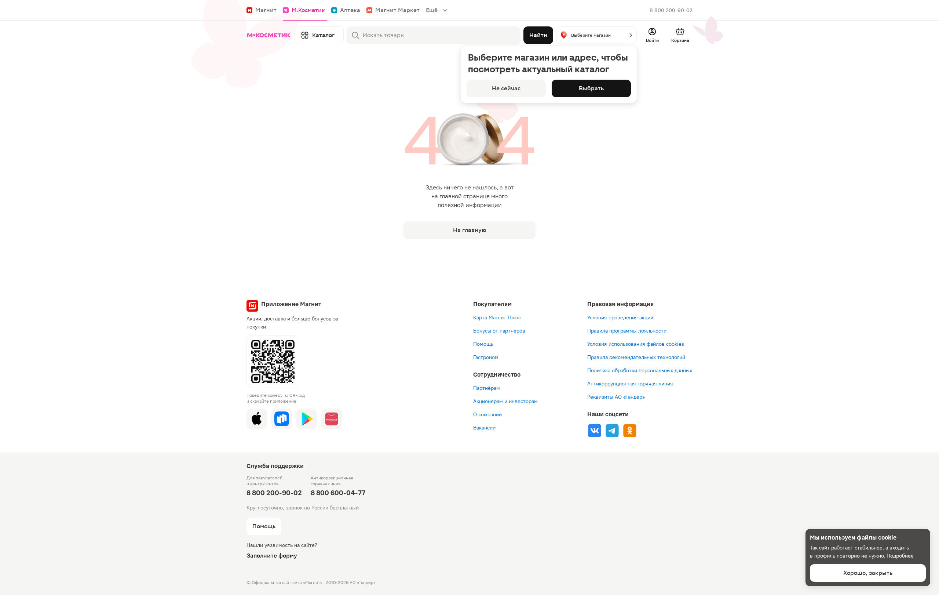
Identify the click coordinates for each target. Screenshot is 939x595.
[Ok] (629, 430)
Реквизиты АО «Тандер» (616, 397)
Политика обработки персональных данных (639, 370)
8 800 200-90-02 (671, 10)
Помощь (483, 344)
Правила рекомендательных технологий (636, 357)
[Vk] (594, 430)
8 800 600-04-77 (338, 493)
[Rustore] (281, 419)
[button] (596, 35)
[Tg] (612, 430)
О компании (487, 414)
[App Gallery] (331, 419)
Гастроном (485, 357)
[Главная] (268, 35)
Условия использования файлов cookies (635, 344)
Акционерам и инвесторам (505, 401)
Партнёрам (486, 388)
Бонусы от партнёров (499, 331)
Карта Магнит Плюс (497, 317)
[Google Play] (306, 419)
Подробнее (900, 556)
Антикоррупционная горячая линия (630, 384)
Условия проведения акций (620, 317)
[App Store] (256, 419)
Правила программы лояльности (626, 331)
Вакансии (484, 428)
